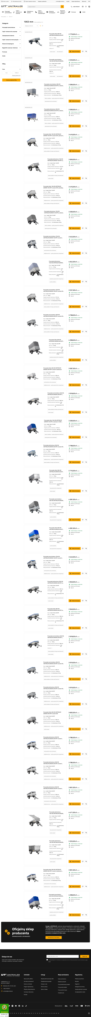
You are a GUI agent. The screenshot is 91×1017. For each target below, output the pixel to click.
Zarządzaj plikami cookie (80, 992)
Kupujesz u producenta (42, 1)
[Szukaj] (62, 6)
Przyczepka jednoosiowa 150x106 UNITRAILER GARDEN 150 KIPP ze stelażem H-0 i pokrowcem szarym (55, 159)
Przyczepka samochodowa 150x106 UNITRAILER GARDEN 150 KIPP (56, 60)
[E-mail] (82, 6)
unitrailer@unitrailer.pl (8, 991)
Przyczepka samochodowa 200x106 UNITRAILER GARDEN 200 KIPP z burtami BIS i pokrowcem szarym (53, 315)
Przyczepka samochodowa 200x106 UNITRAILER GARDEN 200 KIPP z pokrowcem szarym (55, 393)
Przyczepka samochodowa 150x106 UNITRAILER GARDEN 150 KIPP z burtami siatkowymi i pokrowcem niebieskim (52, 557)
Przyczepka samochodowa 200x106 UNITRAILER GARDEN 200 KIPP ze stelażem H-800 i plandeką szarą (54, 84)
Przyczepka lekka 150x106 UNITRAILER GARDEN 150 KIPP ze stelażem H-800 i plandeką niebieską (53, 421)
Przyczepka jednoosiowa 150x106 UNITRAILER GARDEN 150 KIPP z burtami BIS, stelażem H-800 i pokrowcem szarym (56, 262)
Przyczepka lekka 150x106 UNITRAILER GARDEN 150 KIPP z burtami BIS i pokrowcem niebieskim (53, 134)
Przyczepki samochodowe (8, 27)
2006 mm (62, 40)
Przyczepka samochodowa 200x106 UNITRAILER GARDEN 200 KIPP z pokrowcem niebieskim (55, 636)
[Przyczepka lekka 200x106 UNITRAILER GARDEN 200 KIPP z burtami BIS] (32, 720)
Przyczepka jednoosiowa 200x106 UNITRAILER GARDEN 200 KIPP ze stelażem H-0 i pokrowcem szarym (55, 582)
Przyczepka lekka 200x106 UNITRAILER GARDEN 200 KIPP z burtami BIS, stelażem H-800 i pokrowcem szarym (56, 340)
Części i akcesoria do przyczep (9, 31)
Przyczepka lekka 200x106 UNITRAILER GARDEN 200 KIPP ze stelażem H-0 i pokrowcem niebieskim (55, 609)
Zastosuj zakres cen (16, 75)
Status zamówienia (62, 979)
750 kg (55, 37)
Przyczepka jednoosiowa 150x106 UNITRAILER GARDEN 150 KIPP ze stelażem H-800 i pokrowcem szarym (54, 212)
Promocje (4, 52)
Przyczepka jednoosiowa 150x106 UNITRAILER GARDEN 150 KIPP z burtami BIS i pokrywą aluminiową (56, 841)
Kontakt (67, 1)
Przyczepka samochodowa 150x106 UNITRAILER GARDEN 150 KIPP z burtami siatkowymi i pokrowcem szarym (52, 237)
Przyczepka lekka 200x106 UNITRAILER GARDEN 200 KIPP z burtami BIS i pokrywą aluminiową (56, 470)
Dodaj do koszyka (76, 51)
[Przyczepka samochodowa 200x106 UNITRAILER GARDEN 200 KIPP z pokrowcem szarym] (34, 401)
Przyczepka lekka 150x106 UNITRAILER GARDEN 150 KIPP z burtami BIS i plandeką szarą (53, 187)
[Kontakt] (11, 977)
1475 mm (62, 67)
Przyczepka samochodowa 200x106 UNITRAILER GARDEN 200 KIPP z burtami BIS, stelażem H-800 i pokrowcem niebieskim (56, 895)
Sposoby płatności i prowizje (81, 989)
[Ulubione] (86, 6)
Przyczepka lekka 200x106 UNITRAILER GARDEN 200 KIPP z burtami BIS (52, 712)
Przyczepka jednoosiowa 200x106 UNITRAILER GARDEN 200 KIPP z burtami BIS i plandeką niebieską (53, 445)
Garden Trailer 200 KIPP (51, 88)
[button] (9, 1004)
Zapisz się (84, 956)
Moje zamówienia (63, 975)
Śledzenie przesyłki (62, 981)
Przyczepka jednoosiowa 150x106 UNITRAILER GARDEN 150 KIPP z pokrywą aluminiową (56, 812)
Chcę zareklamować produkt (64, 984)
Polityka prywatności (79, 978)
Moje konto (84, 1)
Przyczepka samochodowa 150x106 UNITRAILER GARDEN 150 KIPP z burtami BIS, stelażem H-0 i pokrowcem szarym (53, 290)
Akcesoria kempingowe (8, 44)
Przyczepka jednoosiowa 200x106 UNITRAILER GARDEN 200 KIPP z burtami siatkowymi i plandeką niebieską (52, 737)
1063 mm (51, 44)
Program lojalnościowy (76, 1)
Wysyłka (77, 981)
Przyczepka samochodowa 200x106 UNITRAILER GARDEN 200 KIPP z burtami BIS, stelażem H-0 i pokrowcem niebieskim (53, 662)
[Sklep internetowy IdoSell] (89, 1013)
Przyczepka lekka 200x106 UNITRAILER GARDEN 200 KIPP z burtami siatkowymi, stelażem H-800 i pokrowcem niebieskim (56, 528)
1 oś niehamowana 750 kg (60, 46)
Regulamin (77, 984)
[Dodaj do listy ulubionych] (82, 51)
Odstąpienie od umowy (80, 986)
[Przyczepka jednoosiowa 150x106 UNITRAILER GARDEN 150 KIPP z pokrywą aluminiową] (35, 820)
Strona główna (3, 16)
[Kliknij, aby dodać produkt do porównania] (86, 51)
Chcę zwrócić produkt (62, 987)
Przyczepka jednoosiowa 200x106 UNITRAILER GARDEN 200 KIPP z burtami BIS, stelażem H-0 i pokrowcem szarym (53, 687)
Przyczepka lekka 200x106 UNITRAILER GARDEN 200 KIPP (56, 34)
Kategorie (5, 23)
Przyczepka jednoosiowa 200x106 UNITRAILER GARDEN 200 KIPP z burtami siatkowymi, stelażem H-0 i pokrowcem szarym (52, 787)
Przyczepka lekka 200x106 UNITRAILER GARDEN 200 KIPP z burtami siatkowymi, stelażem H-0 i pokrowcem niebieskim (52, 870)
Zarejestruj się (61, 993)
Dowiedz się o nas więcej (53, 937)
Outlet (3, 56)
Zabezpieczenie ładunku (8, 35)
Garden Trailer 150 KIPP (56, 63)
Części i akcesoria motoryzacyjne (10, 39)
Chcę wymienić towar (62, 990)
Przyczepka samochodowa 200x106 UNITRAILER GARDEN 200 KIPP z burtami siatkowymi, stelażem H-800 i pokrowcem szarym (56, 499)
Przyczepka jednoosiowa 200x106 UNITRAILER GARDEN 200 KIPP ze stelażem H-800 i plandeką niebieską (54, 109)
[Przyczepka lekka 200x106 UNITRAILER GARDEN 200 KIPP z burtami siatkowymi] (32, 376)
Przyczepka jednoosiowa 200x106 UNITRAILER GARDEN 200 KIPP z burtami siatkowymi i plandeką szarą (52, 762)
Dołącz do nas (7, 956)
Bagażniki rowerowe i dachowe (10, 48)
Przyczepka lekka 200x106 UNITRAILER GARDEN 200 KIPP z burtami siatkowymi (52, 368)
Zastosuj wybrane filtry (11, 80)
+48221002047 (76, 6)
